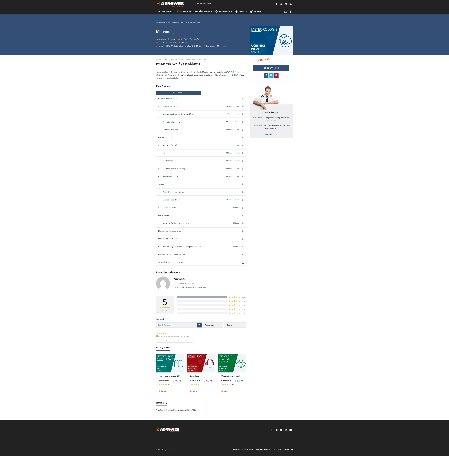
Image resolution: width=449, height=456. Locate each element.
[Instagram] (281, 4)
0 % (245, 301)
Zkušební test (271, 134)
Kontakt (277, 450)
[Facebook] (272, 4)
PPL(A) (167, 46)
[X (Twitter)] (276, 4)
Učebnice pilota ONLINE (228, 75)
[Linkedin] (286, 4)
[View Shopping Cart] (285, 11)
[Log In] (290, 11)
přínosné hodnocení (164, 341)
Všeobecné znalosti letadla (230, 376)
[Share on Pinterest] (276, 75)
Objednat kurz (271, 68)
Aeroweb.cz (165, 381)
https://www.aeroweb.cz (184, 283)
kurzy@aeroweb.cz (206, 3)
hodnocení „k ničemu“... (183, 341)
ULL (200, 46)
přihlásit (194, 410)
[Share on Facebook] (266, 75)
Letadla (162, 46)
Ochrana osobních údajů (243, 450)
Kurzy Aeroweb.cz (168, 450)
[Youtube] (290, 4)
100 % (244, 297)
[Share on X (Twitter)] (271, 75)
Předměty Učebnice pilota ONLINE (184, 46)
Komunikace (194, 376)
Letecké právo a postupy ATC (169, 376)
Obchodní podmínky (264, 450)
